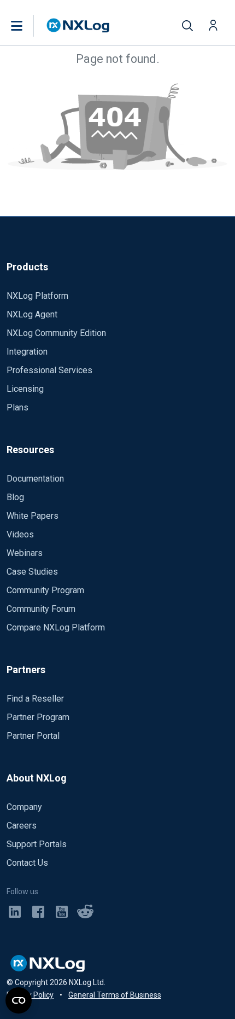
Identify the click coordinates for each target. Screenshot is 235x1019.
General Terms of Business (114, 995)
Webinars (25, 553)
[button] (28, 26)
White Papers (32, 516)
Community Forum (41, 609)
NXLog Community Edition (56, 333)
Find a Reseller (35, 698)
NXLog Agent (32, 314)
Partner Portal (33, 736)
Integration (27, 351)
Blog (15, 497)
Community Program (45, 590)
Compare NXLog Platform (56, 627)
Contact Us (27, 863)
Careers (22, 825)
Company (24, 807)
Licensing (25, 389)
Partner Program (38, 717)
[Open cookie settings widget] (18, 1000)
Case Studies (32, 571)
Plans (17, 407)
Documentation (35, 478)
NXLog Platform (37, 296)
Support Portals (37, 844)
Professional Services (49, 370)
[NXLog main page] (78, 25)
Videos (20, 534)
